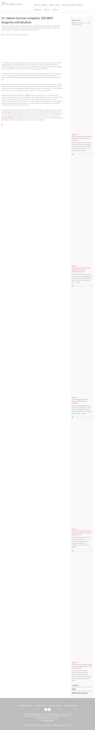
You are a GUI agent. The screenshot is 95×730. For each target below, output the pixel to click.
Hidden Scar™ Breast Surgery (72, 5)
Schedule (55, 9)
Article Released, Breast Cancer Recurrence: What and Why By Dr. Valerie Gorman (82, 532)
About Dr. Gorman (40, 5)
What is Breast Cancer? (25, 705)
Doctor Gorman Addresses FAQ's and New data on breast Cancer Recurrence (82, 138)
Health (77, 134)
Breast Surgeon (41, 705)
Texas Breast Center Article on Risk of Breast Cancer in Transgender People (81, 269)
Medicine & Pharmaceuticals (79, 693)
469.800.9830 (47, 720)
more (83, 150)
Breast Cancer (54, 5)
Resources (37, 9)
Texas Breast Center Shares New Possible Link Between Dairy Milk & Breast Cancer (82, 666)
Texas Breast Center (70, 705)
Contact (47, 9)
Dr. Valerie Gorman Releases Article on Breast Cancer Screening (80, 401)
